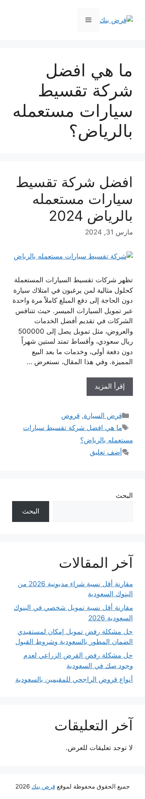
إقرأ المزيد (110, 386)
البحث (124, 495)
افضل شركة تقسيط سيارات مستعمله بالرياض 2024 (74, 198)
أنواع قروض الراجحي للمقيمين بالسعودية (74, 679)
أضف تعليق (106, 452)
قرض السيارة (103, 416)
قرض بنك (43, 786)
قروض (70, 416)
